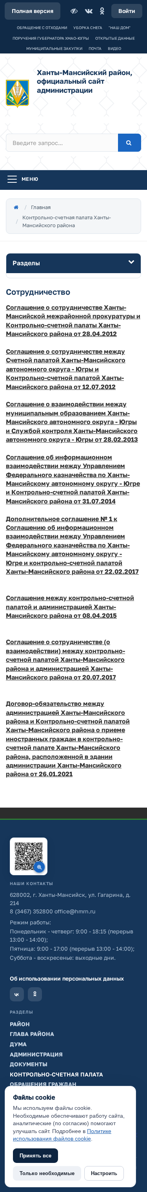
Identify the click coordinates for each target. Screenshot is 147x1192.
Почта (95, 48)
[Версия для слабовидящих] (75, 11)
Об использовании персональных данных (67, 978)
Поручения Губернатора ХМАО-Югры (51, 38)
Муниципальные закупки (54, 48)
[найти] (129, 143)
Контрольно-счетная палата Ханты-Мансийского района (66, 221)
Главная (41, 207)
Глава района (32, 1033)
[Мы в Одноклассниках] (35, 994)
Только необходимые (47, 1173)
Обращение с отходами (42, 27)
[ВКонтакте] (88, 11)
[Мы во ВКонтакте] (17, 994)
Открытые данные (115, 38)
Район (20, 1024)
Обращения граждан (43, 1084)
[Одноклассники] (102, 11)
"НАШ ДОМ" (120, 27)
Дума (18, 1044)
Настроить (104, 1173)
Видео (114, 48)
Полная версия (32, 10)
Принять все (35, 1156)
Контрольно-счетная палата (56, 1074)
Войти (126, 10)
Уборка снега (87, 27)
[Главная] (16, 207)
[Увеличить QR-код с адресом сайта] (28, 856)
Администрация (36, 1054)
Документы (28, 1064)
